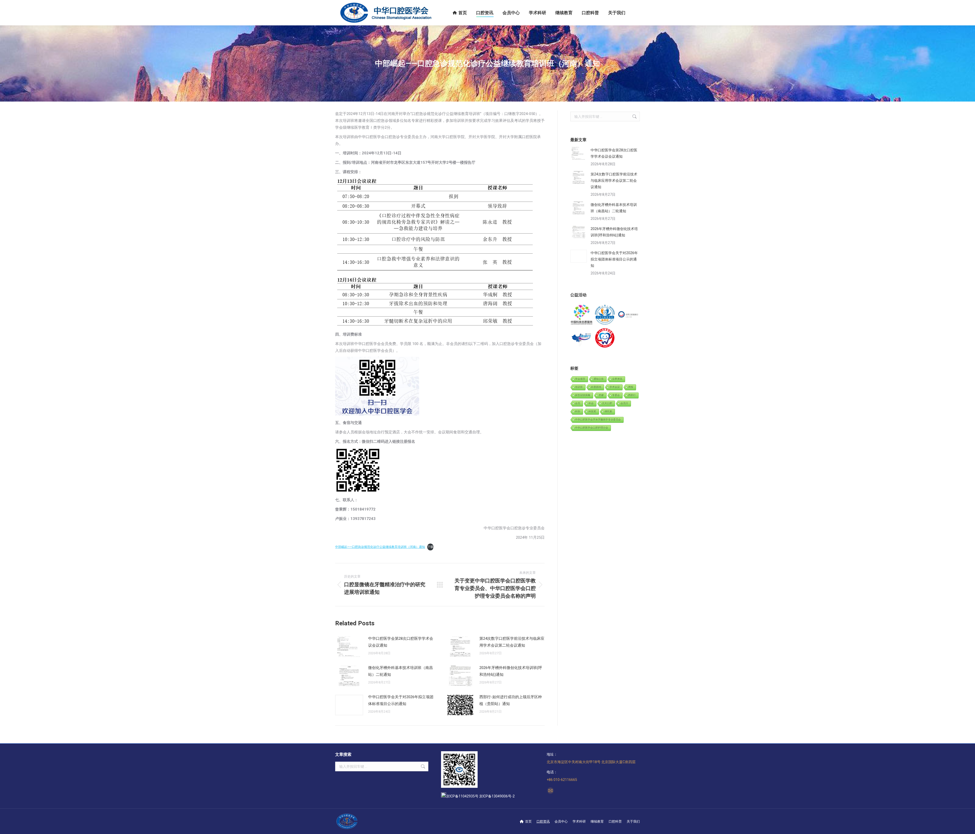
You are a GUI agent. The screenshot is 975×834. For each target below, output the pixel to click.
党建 (601, 395)
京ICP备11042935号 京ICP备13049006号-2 (480, 796)
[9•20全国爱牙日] (604, 338)
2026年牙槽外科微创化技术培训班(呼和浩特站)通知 (510, 671)
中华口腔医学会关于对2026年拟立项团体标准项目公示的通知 (400, 700)
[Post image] (349, 646)
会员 (577, 403)
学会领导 (580, 379)
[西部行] (581, 338)
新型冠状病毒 (582, 395)
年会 (591, 403)
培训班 (579, 387)
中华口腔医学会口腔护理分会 (591, 427)
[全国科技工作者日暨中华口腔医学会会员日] (604, 314)
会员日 (624, 403)
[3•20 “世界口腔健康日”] (628, 314)
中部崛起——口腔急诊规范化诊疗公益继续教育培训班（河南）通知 (380, 547)
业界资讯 (617, 379)
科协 (577, 411)
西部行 (632, 395)
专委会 (616, 395)
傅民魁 (608, 411)
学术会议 (615, 387)
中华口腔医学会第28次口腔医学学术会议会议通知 (400, 642)
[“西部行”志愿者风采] (581, 314)
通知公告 (599, 379)
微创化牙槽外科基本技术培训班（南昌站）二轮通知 (400, 671)
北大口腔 (607, 403)
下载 (430, 547)
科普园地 (596, 387)
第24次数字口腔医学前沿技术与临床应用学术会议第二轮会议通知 (511, 642)
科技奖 (592, 411)
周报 (630, 387)
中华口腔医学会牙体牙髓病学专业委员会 (598, 419)
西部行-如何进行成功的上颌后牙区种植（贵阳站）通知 (510, 700)
